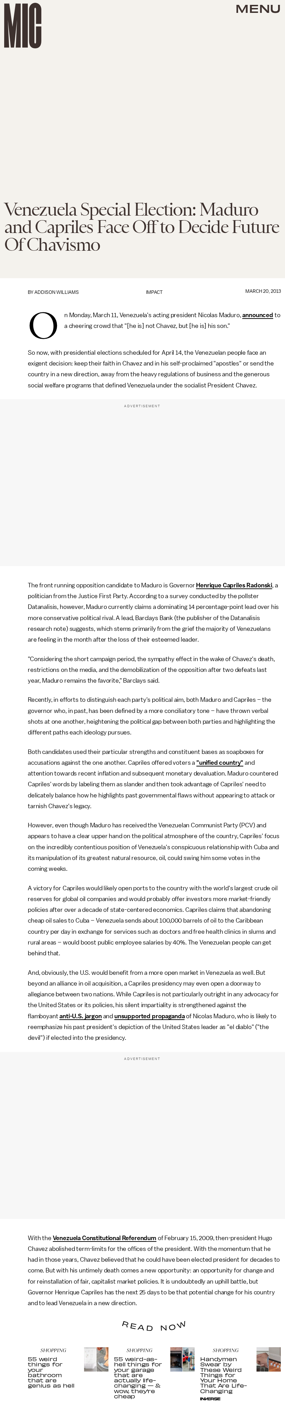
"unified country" (219, 763)
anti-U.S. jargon (80, 1016)
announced (257, 315)
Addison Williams (56, 292)
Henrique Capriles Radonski (234, 585)
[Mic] (22, 25)
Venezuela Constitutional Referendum (104, 1238)
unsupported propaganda (149, 1016)
